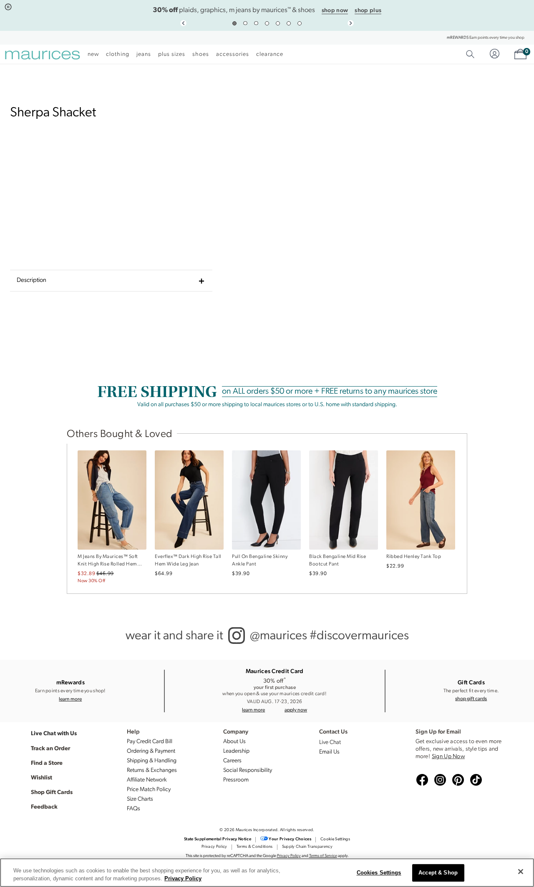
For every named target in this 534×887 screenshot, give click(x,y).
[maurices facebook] (421, 780)
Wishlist (41, 777)
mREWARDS (458, 37)
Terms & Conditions (255, 846)
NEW (93, 54)
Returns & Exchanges (152, 770)
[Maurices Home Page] (42, 56)
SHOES (200, 54)
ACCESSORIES (232, 54)
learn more (70, 699)
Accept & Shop (438, 873)
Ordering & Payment (151, 751)
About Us (234, 742)
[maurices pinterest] (456, 780)
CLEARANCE (269, 54)
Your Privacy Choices (290, 839)
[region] (267, 872)
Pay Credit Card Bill (149, 742)
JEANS (143, 54)
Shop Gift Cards (52, 791)
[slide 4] (267, 23)
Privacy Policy (214, 846)
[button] (296, 710)
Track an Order (50, 747)
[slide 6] (289, 23)
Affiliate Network (147, 780)
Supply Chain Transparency (307, 846)
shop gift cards (471, 698)
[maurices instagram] (438, 780)
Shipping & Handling (151, 761)
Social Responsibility (247, 770)
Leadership (236, 751)
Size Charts (140, 799)
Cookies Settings (379, 873)
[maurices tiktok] (474, 780)
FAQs (133, 809)
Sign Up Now (448, 757)
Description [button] (31, 280)
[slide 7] (299, 23)
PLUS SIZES (171, 54)
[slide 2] (245, 23)
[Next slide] (350, 23)
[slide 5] (278, 23)
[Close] (520, 871)
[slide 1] (234, 23)
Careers (232, 761)
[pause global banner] (8, 7)
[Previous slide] (183, 23)
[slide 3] (256, 23)
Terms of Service (323, 856)
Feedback (44, 806)
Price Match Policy (149, 789)
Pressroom (236, 780)
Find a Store (47, 762)
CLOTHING (117, 54)
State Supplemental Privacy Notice (217, 839)
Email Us (329, 752)
